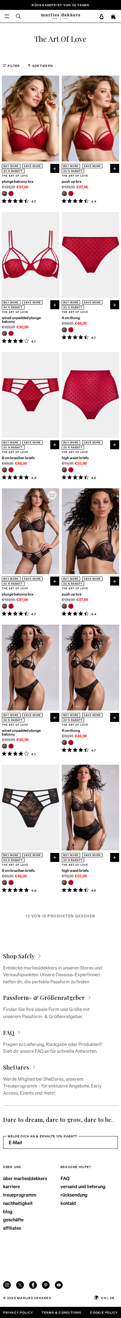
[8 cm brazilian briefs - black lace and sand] (4, 469)
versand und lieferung (82, 1186)
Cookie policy (104, 1312)
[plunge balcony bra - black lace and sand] (4, 193)
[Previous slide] (6, 118)
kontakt (68, 1203)
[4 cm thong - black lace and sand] (64, 329)
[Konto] (101, 17)
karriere (11, 1186)
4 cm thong (71, 318)
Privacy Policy (18, 1312)
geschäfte (13, 1219)
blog (7, 1211)
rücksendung (73, 1194)
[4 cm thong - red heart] (71, 329)
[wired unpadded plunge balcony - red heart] (11, 333)
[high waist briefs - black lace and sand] (64, 469)
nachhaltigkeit (18, 1203)
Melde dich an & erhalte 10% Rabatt (42, 1136)
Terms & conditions (61, 1312)
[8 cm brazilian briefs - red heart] (11, 469)
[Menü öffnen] (7, 16)
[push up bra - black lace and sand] (64, 193)
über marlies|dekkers (25, 1178)
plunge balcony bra (17, 181)
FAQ (64, 1178)
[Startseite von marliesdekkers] (60, 16)
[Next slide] (55, 118)
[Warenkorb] (113, 17)
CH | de (107, 1298)
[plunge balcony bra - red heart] (11, 193)
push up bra (71, 181)
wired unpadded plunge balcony (21, 319)
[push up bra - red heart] (71, 193)
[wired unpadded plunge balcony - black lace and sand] (4, 333)
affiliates (12, 1228)
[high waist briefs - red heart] (71, 469)
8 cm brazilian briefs (18, 458)
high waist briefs (75, 458)
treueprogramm (19, 1194)
